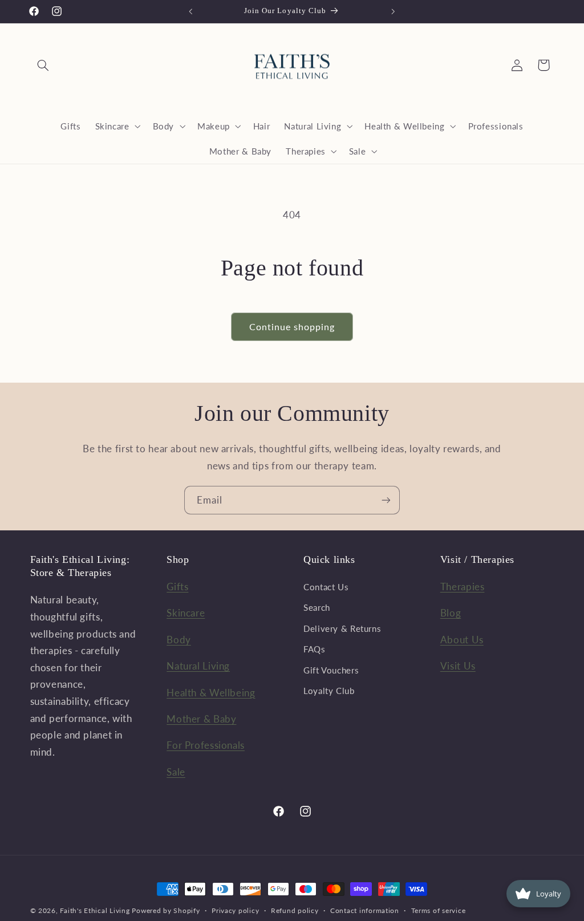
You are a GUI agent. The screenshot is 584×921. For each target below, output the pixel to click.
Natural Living (198, 666)
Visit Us (458, 666)
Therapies (462, 587)
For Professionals (206, 745)
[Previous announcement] (190, 11)
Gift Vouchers (331, 670)
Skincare (186, 613)
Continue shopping (292, 326)
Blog (450, 613)
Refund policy (295, 910)
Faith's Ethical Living (94, 910)
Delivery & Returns (342, 628)
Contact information (364, 910)
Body (179, 640)
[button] (43, 65)
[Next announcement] (393, 11)
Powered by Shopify (166, 910)
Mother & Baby (201, 719)
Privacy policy (235, 910)
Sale (176, 772)
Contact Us (325, 587)
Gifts (177, 587)
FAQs (314, 649)
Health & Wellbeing (211, 693)
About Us (462, 640)
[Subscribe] (386, 500)
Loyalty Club (329, 690)
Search (316, 607)
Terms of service (438, 910)
